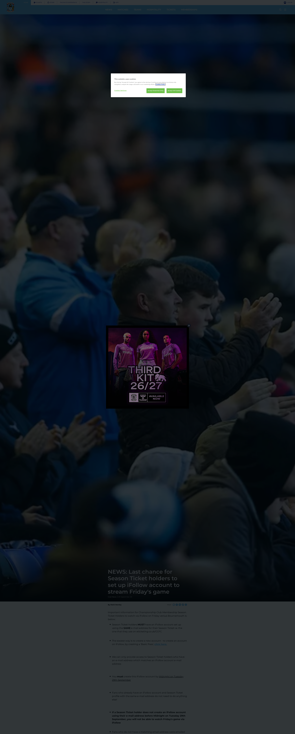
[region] (148, 85)
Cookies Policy (160, 84)
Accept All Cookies (174, 90)
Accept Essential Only (155, 90)
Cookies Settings (120, 90)
